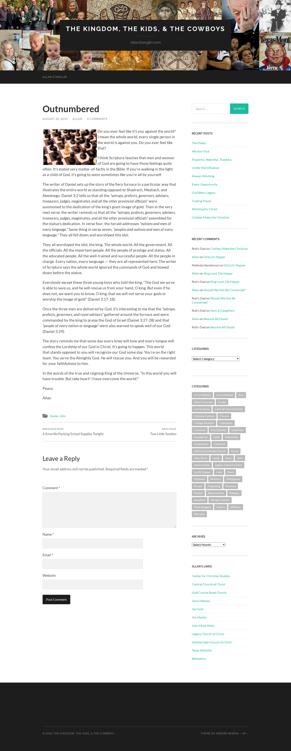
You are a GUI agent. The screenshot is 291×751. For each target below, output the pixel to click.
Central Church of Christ (208, 584)
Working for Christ (204, 209)
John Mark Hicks (203, 625)
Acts (241, 395)
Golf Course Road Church (210, 451)
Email (48, 555)
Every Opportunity (205, 184)
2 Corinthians (224, 395)
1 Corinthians (202, 395)
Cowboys (199, 430)
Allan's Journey (203, 402)
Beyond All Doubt (216, 319)
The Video (199, 143)
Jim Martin (199, 617)
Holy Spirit (200, 458)
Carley (222, 402)
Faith (216, 437)
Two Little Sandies (163, 431)
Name (48, 534)
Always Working (203, 176)
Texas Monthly (202, 650)
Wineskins (199, 658)
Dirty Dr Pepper (214, 257)
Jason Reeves (201, 601)
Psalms (198, 493)
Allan (77, 118)
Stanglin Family (220, 500)
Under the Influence (205, 168)
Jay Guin (198, 609)
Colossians (226, 423)
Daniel (54, 416)
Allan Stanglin (55, 77)
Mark (230, 472)
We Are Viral (200, 151)
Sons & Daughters (222, 310)
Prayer (198, 486)
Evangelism (201, 437)
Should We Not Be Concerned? (224, 290)
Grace (234, 451)
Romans (234, 493)
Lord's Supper (202, 472)
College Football (204, 423)
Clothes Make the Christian (210, 217)
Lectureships (202, 465)
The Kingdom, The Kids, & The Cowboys (145, 28)
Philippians (233, 479)
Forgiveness (201, 444)
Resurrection (216, 493)
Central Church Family (229, 409)
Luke (219, 472)
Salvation (199, 500)
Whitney (235, 507)
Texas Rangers (202, 507)
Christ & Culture (204, 416)
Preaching (214, 486)
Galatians (219, 444)
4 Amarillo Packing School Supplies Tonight (73, 431)
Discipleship (218, 430)
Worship (199, 514)
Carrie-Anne (201, 409)
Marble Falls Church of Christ (212, 642)
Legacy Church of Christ (208, 634)
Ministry (215, 479)
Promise (230, 486)
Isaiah (216, 458)
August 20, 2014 (55, 118)
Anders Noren (227, 733)
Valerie (220, 507)
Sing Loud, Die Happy (218, 273)
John (62, 416)
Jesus (228, 458)
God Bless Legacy (203, 192)
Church (224, 416)
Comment (51, 488)
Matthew (199, 479)
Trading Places (201, 201)
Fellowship (231, 437)
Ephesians (237, 430)
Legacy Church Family (228, 465)
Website (49, 575)
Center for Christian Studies (211, 576)
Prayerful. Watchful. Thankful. (212, 159)
